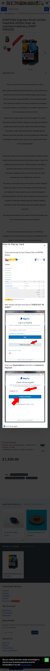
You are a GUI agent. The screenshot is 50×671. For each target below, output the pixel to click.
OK (47, 660)
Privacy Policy (26, 665)
